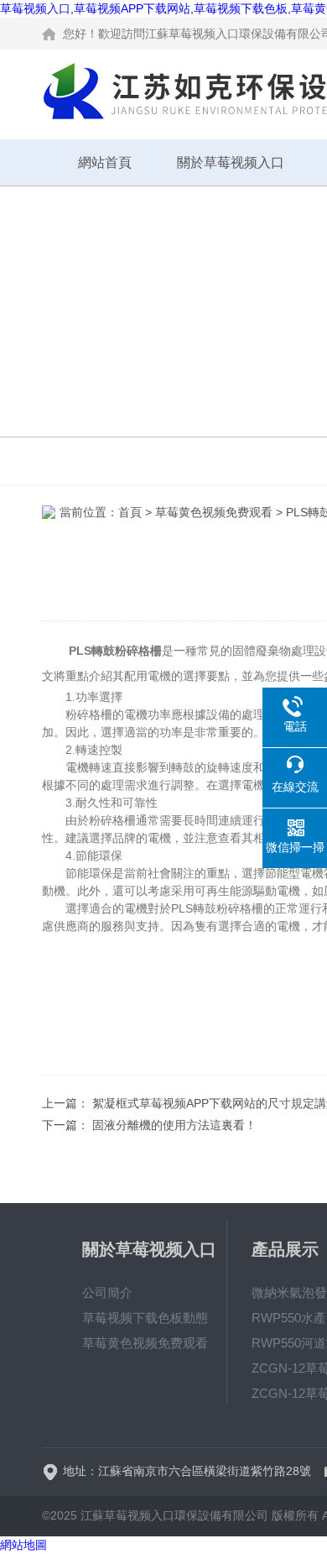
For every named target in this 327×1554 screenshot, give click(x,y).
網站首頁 (105, 162)
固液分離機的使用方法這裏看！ (174, 1125)
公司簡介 (107, 1292)
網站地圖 (23, 1544)
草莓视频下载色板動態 (145, 1318)
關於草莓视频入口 (230, 162)
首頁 (130, 512)
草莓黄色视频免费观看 (213, 512)
